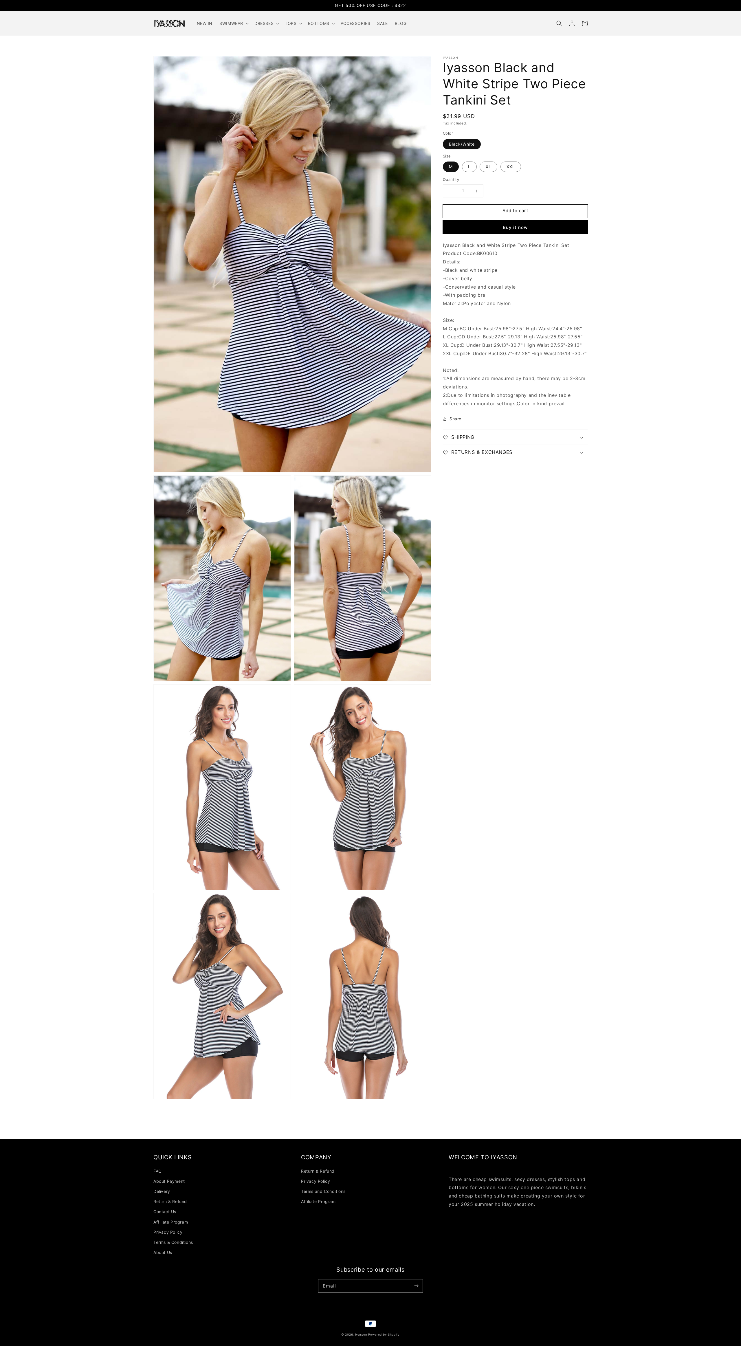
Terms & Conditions (173, 1242)
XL (488, 166)
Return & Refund (170, 1201)
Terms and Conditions (323, 1191)
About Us (162, 1252)
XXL (511, 166)
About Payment (169, 1181)
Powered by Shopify (384, 1334)
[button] (559, 23)
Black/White (462, 144)
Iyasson (361, 1334)
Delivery (161, 1191)
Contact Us (164, 1211)
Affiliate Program (170, 1222)
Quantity (451, 179)
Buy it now (515, 227)
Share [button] (455, 418)
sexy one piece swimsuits (538, 1187)
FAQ (157, 1171)
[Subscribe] (416, 1285)
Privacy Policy (167, 1232)
